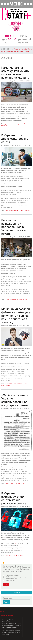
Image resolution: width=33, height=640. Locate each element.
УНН (16, 543)
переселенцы (14, 299)
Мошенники (8, 383)
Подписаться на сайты (3, 563)
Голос (6, 584)
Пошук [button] (6, 602)
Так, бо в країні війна (12, 575)
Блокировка (21, 483)
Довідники (16, 592)
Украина (19, 124)
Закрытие (12, 555)
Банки (25, 383)
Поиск (25, 299)
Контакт (2, 612)
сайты (24, 124)
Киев (17, 555)
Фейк (2, 385)
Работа (7, 299)
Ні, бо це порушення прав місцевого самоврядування (17, 577)
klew (9, 627)
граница (7, 124)
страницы (20, 383)
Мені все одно (10, 580)
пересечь (13, 124)
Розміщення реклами (7, 615)
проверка (4, 125)
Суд (16, 483)
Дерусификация (13, 210)
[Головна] (16, 14)
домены (21, 210)
